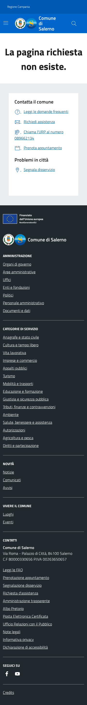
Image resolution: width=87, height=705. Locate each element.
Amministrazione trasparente (26, 601)
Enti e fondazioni (16, 287)
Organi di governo (17, 264)
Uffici (7, 279)
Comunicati (12, 480)
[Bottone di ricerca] (74, 23)
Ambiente (11, 414)
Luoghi (8, 514)
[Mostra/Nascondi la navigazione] (6, 23)
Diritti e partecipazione (21, 445)
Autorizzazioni (14, 430)
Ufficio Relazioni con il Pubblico (27, 624)
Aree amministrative (19, 272)
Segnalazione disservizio (22, 585)
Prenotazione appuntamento (26, 577)
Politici (8, 295)
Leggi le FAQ (13, 570)
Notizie (8, 472)
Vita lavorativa (14, 353)
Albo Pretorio (13, 608)
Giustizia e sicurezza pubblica (26, 399)
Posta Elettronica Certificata (25, 616)
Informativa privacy (18, 639)
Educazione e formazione (23, 391)
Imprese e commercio (20, 360)
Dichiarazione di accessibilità (25, 647)
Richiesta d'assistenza (20, 593)
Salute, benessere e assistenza (27, 422)
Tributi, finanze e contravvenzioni (29, 407)
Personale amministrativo (23, 303)
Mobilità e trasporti (18, 383)
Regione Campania (18, 6)
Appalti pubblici (15, 368)
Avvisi (7, 487)
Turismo (9, 376)
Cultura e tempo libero (20, 345)
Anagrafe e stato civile (21, 337)
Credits (8, 692)
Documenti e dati (16, 310)
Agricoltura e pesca (18, 438)
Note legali (11, 632)
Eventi (8, 522)
